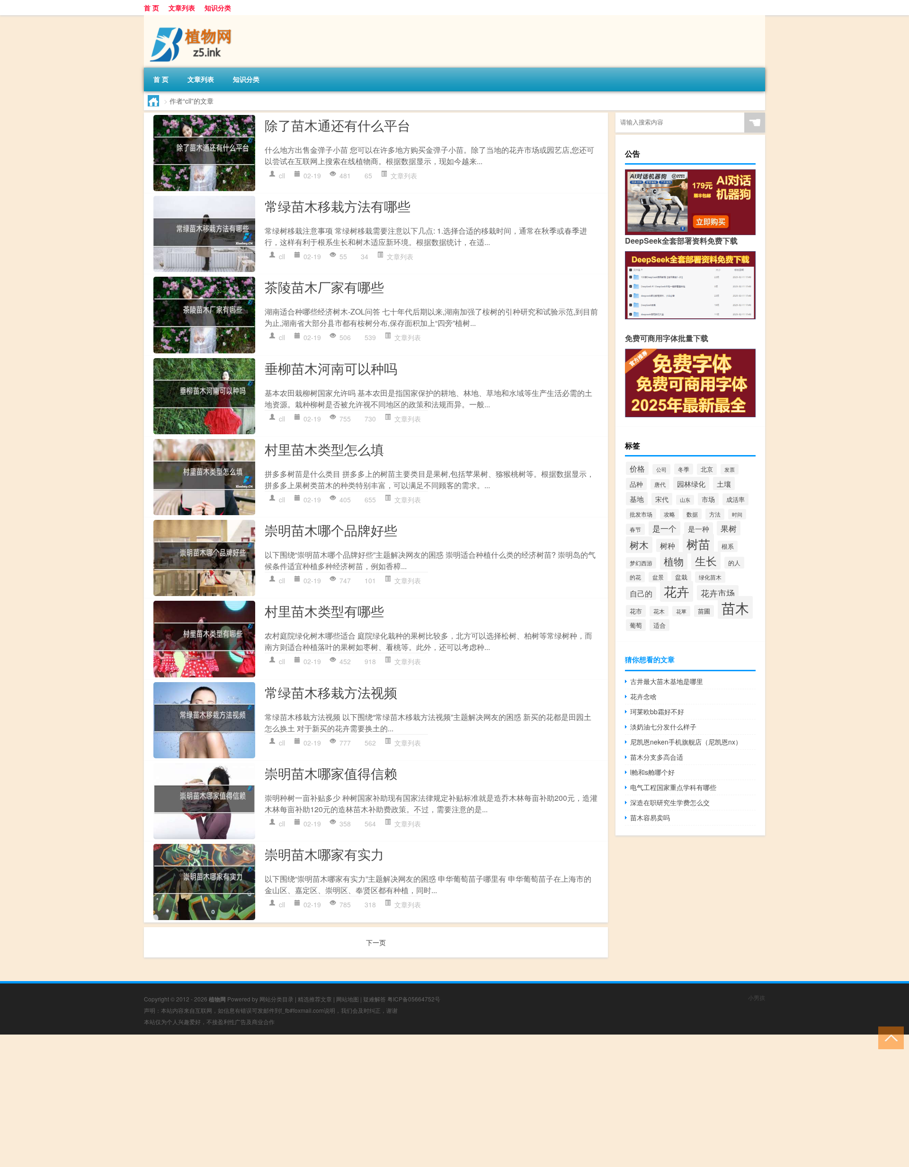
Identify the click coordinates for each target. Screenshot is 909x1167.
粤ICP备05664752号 (413, 999)
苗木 (735, 607)
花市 (636, 610)
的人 (734, 562)
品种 (636, 484)
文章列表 (182, 7)
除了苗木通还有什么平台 (337, 124)
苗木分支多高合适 (656, 757)
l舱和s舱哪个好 (652, 772)
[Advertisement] (284, 1101)
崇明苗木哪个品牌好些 (331, 529)
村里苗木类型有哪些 (324, 610)
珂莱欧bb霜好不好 (657, 711)
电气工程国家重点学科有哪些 (673, 787)
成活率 (735, 499)
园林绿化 (691, 483)
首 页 (151, 7)
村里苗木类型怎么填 (324, 448)
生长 (706, 560)
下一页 (376, 942)
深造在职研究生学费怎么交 (670, 802)
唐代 (660, 484)
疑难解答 (374, 999)
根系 (728, 546)
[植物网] (193, 18)
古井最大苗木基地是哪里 (666, 681)
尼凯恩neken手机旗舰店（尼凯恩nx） (686, 741)
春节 (635, 529)
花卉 (676, 591)
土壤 (724, 483)
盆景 (658, 577)
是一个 (664, 528)
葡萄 (636, 625)
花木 (659, 611)
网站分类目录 (276, 999)
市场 (708, 499)
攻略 (669, 514)
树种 (667, 545)
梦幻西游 (641, 563)
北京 (707, 469)
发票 (729, 469)
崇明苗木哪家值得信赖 (331, 772)
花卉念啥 (643, 696)
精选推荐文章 (315, 999)
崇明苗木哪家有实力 (324, 853)
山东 (685, 499)
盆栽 (681, 576)
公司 (661, 469)
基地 (637, 498)
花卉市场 (718, 593)
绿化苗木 (710, 577)
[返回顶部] (889, 1037)
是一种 (698, 529)
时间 (737, 514)
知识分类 (218, 7)
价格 (637, 468)
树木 (639, 545)
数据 (692, 514)
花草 (681, 611)
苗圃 (704, 610)
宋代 (661, 499)
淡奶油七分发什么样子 (663, 726)
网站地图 (347, 999)
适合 (659, 625)
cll (282, 175)
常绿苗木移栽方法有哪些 (337, 205)
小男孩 (756, 997)
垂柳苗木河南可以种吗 (331, 368)
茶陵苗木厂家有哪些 (324, 286)
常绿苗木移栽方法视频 (331, 692)
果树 (729, 528)
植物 (674, 560)
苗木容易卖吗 (650, 817)
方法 (715, 514)
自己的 (641, 593)
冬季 (683, 469)
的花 (635, 577)
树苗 (698, 543)
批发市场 (641, 514)
